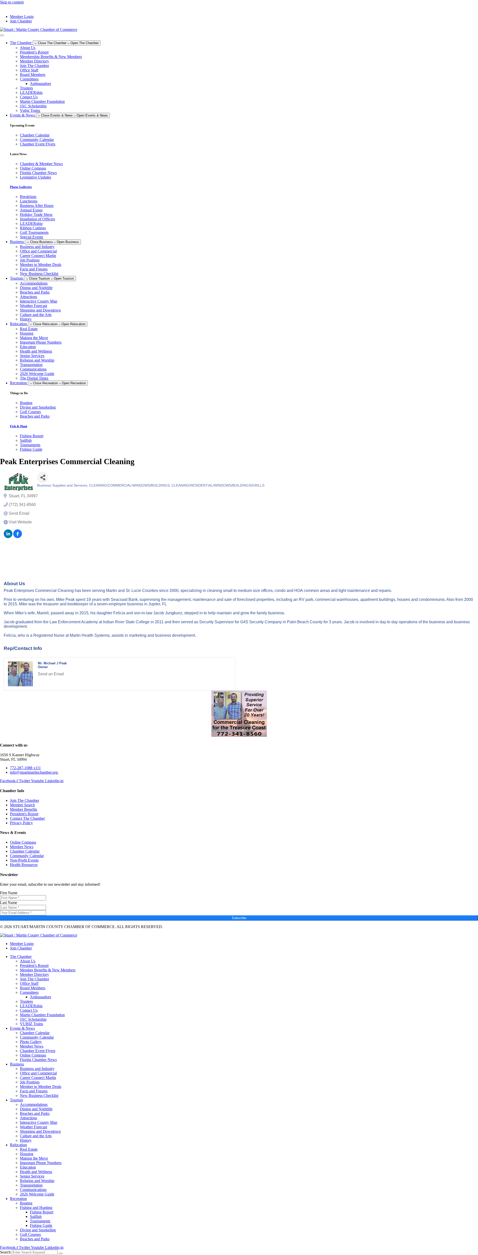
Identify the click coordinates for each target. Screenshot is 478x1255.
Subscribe (239, 918)
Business (17, 1064)
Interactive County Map (38, 301)
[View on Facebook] (17, 537)
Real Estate (29, 329)
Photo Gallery (31, 1042)
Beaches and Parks (35, 292)
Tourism (16, 1100)
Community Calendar (37, 1037)
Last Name (8, 902)
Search (5, 1252)
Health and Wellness (36, 351)
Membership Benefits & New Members (51, 57)
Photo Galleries (21, 187)
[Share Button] (42, 477)
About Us (27, 48)
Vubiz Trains (30, 110)
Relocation (18, 1145)
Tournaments (40, 1221)
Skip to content (12, 2)
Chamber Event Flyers (37, 1051)
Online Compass (33, 1055)
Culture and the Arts (36, 315)
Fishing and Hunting (36, 1207)
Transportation (31, 365)
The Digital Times (34, 378)
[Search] (61, 1253)
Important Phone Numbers (40, 342)
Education (28, 347)
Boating (26, 1203)
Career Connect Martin (38, 255)
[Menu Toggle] (2, 35)
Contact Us (29, 97)
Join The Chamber (34, 65)
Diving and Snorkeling (38, 1230)
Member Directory (34, 61)
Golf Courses (30, 1234)
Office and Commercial (38, 251)
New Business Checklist (39, 273)
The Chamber (21, 956)
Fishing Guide (41, 1225)
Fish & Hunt (18, 426)
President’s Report (34, 52)
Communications (33, 369)
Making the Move (34, 338)
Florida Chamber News (38, 1060)
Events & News (22, 1028)
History (26, 319)
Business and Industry (37, 247)
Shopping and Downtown (40, 310)
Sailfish (36, 1216)
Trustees (26, 88)
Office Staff (29, 70)
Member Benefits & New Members (47, 970)
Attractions (28, 297)
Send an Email (51, 674)
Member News (31, 1046)
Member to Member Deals (40, 264)
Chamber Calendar (35, 1033)
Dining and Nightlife (36, 288)
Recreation (18, 1198)
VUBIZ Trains (31, 1024)
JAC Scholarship (33, 106)
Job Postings (30, 260)
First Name (8, 893)
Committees (29, 79)
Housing (26, 333)
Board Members (32, 74)
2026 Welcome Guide (37, 374)
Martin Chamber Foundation (42, 101)
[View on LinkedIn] (8, 537)
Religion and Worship (37, 360)
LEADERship (31, 92)
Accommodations (34, 283)
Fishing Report (41, 1212)
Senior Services (32, 356)
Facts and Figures (34, 269)
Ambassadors (40, 83)
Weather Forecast (33, 306)
